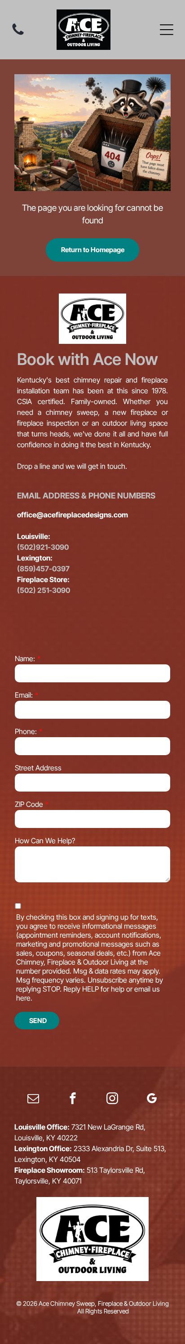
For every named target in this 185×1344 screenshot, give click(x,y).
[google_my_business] (152, 1100)
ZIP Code (29, 804)
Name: (25, 658)
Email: (24, 694)
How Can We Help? (45, 840)
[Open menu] (166, 29)
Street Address (38, 767)
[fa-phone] (18, 34)
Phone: (26, 731)
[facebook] (73, 1100)
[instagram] (112, 1100)
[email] (33, 1100)
